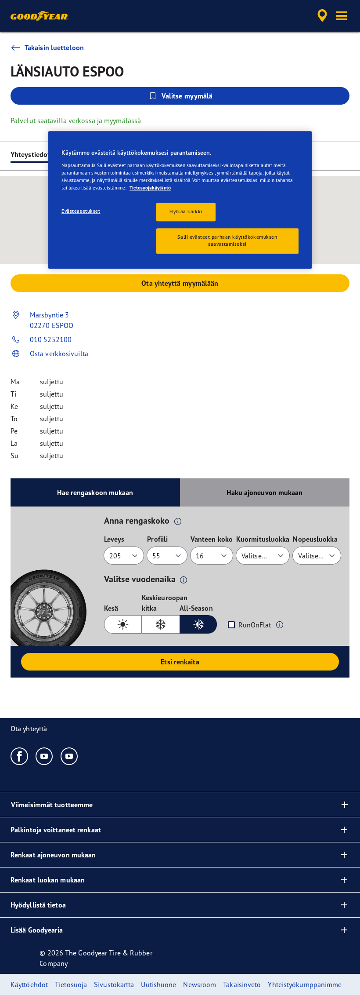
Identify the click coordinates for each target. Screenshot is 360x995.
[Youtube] (45, 755)
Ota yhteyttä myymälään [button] (179, 283)
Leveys (114, 539)
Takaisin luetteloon (54, 47)
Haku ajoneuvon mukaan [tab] (264, 492)
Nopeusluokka (315, 539)
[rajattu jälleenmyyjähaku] (321, 16)
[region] (180, 200)
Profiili (157, 539)
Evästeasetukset (81, 211)
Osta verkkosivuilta (59, 353)
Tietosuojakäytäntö (150, 188)
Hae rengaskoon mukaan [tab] (95, 492)
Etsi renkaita (180, 661)
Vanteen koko (212, 539)
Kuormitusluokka (263, 539)
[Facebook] (20, 755)
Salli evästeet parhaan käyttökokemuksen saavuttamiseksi (227, 241)
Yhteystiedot (30, 154)
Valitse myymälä (187, 95)
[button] (341, 16)
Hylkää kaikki (185, 212)
